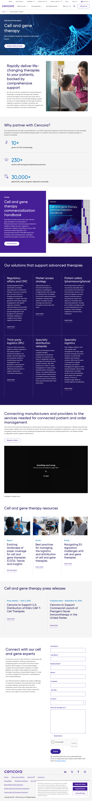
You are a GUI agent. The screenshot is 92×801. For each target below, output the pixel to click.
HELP (66, 1)
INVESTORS (41, 1)
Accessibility (8, 781)
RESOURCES (19, 1)
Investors (30, 777)
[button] (74, 6)
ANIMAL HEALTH (55, 1)
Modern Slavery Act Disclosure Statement (16, 788)
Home (4, 11)
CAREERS (29, 1)
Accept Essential (80, 788)
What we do (21, 6)
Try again (46, 476)
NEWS (10, 1)
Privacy (6, 777)
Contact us (41, 777)
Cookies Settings (80, 793)
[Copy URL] (46, 471)
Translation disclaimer (21, 781)
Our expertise (36, 6)
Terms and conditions (17, 777)
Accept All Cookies (80, 784)
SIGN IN (74, 1)
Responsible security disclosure (13, 784)
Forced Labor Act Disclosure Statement (16, 792)
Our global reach (51, 6)
